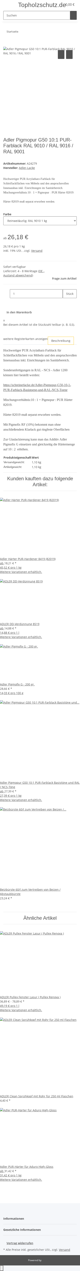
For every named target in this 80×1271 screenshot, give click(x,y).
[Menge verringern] (6, 293)
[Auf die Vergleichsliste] (61, 54)
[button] (14, 1219)
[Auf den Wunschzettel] (69, 54)
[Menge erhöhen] (66, 302)
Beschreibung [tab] (60, 341)
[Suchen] (73, 15)
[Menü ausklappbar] (8, 4)
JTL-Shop (47, 1260)
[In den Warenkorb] (6, 44)
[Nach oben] (1, 1268)
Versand (36, 251)
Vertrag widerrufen (20, 1243)
